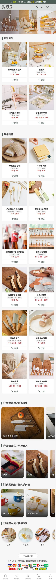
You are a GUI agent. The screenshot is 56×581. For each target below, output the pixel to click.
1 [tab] (25, 32)
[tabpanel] (28, 22)
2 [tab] (28, 32)
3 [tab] (30, 32)
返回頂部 (29, 556)
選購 (16, 63)
